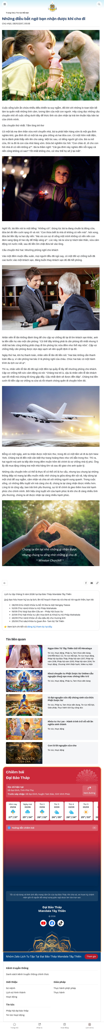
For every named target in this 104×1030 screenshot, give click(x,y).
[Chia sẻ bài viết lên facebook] (86, 583)
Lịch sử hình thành (15, 992)
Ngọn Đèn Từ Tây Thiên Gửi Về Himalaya (70, 648)
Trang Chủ (10, 13)
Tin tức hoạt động (15, 1015)
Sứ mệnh (10, 988)
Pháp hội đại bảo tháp (17, 1010)
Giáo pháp (60, 982)
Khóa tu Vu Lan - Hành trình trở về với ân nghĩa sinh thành (70, 723)
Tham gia (91, 956)
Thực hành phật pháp (65, 988)
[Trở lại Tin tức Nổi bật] (4, 583)
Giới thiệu (11, 982)
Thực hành (59, 992)
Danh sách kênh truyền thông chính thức (27, 974)
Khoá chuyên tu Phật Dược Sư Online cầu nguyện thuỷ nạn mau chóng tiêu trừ (70, 675)
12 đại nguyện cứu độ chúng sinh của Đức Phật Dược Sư (71, 699)
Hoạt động (11, 997)
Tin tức (10, 1004)
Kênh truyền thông (17, 968)
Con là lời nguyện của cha (62, 745)
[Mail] (92, 583)
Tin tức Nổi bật (22, 13)
